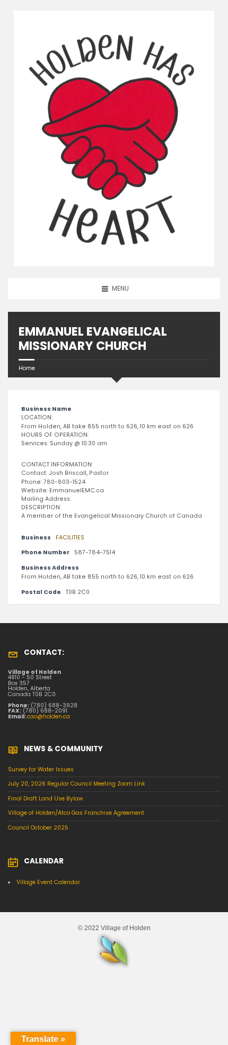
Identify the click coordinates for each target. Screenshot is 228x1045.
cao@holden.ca (48, 716)
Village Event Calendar (48, 882)
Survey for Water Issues (41, 769)
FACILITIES (70, 538)
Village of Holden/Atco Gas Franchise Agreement (76, 813)
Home (27, 368)
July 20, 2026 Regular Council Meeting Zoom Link (76, 784)
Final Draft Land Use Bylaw (45, 799)
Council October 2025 (38, 828)
